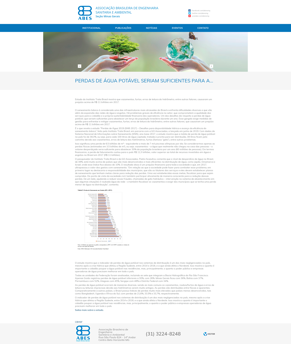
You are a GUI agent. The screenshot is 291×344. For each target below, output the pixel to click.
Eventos (177, 27)
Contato (203, 27)
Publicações (123, 27)
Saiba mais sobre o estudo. (89, 310)
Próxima (211, 66)
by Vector (209, 334)
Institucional (91, 27)
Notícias (151, 27)
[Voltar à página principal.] (118, 13)
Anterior (79, 66)
